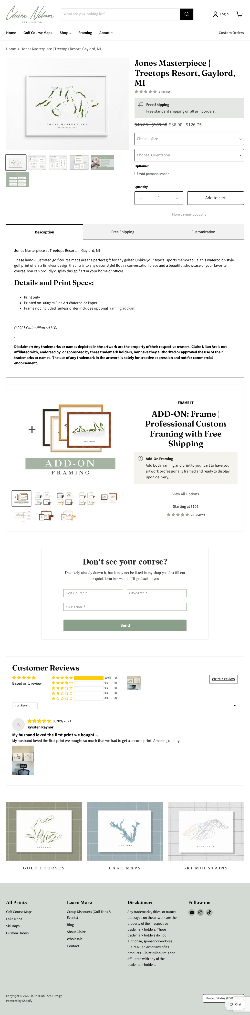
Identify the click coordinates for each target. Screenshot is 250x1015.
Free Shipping (122, 232)
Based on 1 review (27, 683)
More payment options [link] (189, 214)
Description (44, 232)
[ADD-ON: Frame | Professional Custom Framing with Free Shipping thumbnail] (21, 498)
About (104, 32)
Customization (203, 232)
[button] (62, 678)
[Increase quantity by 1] (177, 198)
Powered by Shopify (19, 1001)
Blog (70, 924)
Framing (85, 32)
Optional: (142, 166)
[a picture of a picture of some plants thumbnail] (23, 515)
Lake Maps (14, 919)
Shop (64, 32)
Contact (73, 946)
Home (11, 32)
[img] (40, 721)
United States (221, 998)
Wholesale (75, 939)
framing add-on (121, 308)
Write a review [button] (223, 679)
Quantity (141, 187)
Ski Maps (13, 926)
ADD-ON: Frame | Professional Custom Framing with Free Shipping (185, 429)
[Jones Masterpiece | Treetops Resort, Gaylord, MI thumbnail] (16, 162)
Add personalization (154, 174)
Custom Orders (231, 32)
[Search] (186, 14)
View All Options (185, 494)
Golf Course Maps (37, 32)
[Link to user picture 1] (23, 760)
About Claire (76, 931)
